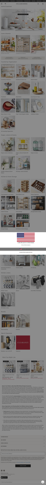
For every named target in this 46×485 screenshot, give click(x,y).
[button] (42, 482)
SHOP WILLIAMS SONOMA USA (27, 249)
